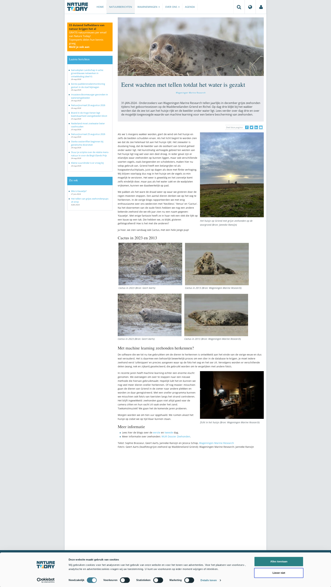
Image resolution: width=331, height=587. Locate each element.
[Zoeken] (239, 7)
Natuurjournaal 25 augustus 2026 (88, 134)
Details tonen (208, 580)
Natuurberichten (120, 6)
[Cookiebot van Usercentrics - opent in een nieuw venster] (46, 580)
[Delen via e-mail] (261, 127)
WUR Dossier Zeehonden (176, 436)
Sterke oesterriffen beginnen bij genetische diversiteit (87, 143)
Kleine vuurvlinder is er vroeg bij (87, 162)
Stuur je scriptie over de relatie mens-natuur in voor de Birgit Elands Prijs (90, 154)
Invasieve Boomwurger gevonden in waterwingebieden (89, 96)
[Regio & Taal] (250, 7)
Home (100, 6)
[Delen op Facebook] (247, 127)
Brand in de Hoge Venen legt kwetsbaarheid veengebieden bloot (89, 114)
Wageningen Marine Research (190, 92)
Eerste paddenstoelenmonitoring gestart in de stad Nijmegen (88, 85)
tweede (169, 432)
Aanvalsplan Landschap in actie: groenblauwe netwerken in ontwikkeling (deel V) (87, 73)
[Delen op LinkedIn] (256, 127)
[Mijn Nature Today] (261, 7)
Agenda (190, 6)
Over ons (171, 6)
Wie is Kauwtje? (79, 191)
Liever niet (279, 572)
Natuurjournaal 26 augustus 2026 (88, 105)
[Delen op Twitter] (251, 127)
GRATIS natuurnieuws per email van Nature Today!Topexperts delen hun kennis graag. (88, 40)
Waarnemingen (147, 6)
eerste (156, 432)
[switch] (125, 580)
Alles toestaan (278, 561)
